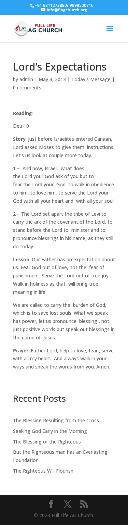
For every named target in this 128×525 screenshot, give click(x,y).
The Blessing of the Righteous (47, 441)
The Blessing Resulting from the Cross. (56, 420)
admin (26, 79)
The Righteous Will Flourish (43, 470)
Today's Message (91, 79)
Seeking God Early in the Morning (50, 431)
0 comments (27, 87)
